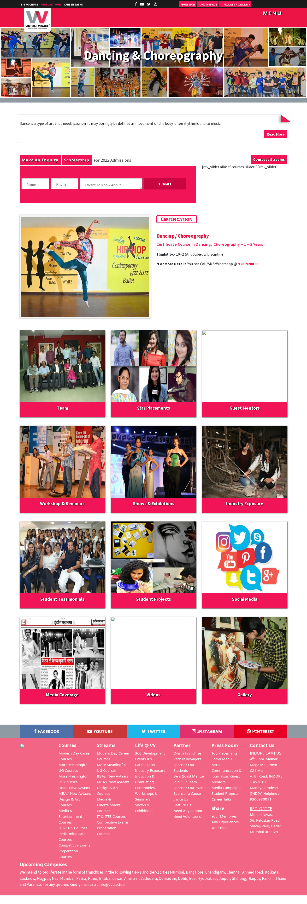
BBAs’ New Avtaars (74, 787)
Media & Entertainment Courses (70, 816)
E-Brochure (29, 4)
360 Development (150, 753)
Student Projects (225, 793)
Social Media (222, 758)
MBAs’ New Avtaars (75, 793)
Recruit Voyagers (187, 758)
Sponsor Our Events (189, 787)
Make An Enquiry (40, 159)
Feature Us (182, 804)
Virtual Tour (51, 4)
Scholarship (76, 159)
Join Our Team (185, 781)
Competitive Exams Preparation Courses (74, 851)
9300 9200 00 (248, 263)
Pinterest (262, 731)
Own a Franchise (187, 753)
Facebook (47, 731)
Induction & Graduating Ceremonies (145, 782)
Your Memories (224, 816)
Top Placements (224, 753)
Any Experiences (225, 821)
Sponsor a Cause (187, 793)
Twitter (155, 731)
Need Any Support (188, 810)
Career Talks (73, 4)
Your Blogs (220, 827)
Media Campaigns (226, 787)
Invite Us (180, 799)
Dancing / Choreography (182, 236)
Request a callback (236, 4)
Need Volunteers (187, 816)
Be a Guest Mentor (188, 776)
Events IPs (143, 758)
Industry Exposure (150, 770)
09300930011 (209, 4)
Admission (188, 4)
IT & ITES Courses (73, 827)
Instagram (209, 731)
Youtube (102, 731)
